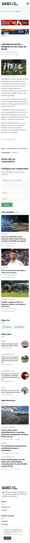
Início (3, 11)
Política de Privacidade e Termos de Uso (13, 533)
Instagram (4, 524)
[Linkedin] (15, 152)
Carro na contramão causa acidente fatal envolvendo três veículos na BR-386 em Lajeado (13, 239)
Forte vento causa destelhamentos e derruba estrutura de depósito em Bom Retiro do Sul (14, 433)
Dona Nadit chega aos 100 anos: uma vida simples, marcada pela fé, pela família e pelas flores (14, 463)
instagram (20, 327)
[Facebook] (11, 152)
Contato (4, 510)
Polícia (4, 443)
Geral (4, 341)
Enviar (7, 205)
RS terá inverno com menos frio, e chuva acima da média (10, 391)
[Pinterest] (17, 152)
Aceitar (7, 538)
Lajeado (17, 11)
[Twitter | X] (13, 152)
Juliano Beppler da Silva (11, 52)
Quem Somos (5, 507)
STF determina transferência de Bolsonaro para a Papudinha (13, 448)
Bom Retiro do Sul (8, 299)
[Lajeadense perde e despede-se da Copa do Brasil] (13, 67)
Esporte (9, 11)
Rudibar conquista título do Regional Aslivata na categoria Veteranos (13, 304)
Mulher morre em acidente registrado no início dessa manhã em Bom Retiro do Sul (10, 359)
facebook (8, 327)
